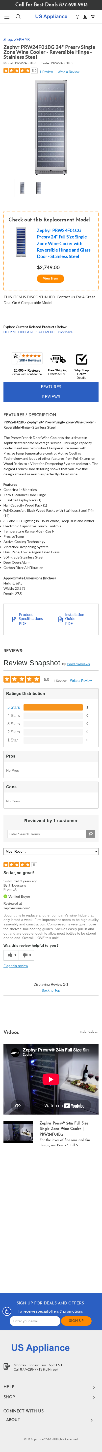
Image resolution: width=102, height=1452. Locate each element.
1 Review (46, 72)
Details (81, 378)
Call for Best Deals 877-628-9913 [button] (51, 4)
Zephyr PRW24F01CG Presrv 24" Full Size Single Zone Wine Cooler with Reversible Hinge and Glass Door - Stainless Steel (64, 243)
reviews (51, 397)
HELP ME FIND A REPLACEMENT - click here (38, 332)
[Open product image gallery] (51, 127)
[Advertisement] (51, 1221)
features (51, 387)
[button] (77, 16)
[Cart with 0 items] (93, 16)
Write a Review (68, 72)
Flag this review (15, 966)
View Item (50, 278)
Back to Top (51, 990)
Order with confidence (27, 374)
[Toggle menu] (7, 17)
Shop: (16, 39)
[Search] (18, 17)
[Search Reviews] (90, 834)
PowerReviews (78, 664)
